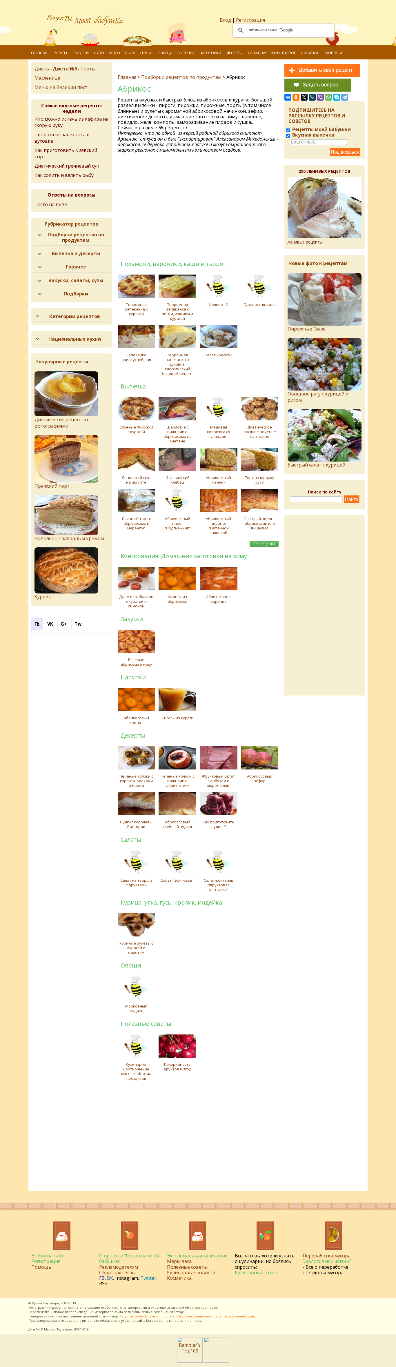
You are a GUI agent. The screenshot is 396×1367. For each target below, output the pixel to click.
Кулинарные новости (191, 1272)
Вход (225, 20)
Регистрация (250, 20)
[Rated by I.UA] (216, 1361)
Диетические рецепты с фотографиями (61, 422)
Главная (39, 52)
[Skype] (336, 97)
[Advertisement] (199, 206)
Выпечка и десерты (76, 253)
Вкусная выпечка (312, 135)
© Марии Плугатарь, (57, 1329)
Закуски (80, 52)
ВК (110, 1278)
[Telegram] (344, 97)
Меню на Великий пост (61, 87)
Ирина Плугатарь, (46, 1303)
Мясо (114, 52)
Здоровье (333, 52)
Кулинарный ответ (256, 1272)
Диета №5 (65, 69)
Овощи (165, 52)
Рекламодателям (118, 1267)
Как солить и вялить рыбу (64, 175)
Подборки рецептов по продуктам (181, 77)
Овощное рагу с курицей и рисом (318, 397)
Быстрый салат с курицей (316, 465)
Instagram (126, 1278)
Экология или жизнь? (327, 1261)
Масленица (47, 78)
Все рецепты (264, 543)
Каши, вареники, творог (272, 52)
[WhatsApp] (328, 97)
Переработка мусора (326, 1255)
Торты (87, 69)
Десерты (234, 52)
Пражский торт (52, 486)
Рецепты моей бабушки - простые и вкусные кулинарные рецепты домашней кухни (187, 1316)
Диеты (42, 69)
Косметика (179, 1278)
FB (102, 1278)
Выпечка (186, 52)
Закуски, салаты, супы (75, 280)
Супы (99, 52)
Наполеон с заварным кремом (69, 538)
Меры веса (179, 1261)
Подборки (76, 294)
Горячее (76, 267)
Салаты (59, 52)
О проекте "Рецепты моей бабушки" (129, 1258)
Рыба (130, 52)
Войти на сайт (47, 1255)
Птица (146, 52)
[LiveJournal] (312, 97)
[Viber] (320, 97)
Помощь (41, 1267)
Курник (42, 596)
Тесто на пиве (50, 204)
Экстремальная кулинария (197, 1255)
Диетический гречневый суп (66, 166)
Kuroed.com (156, 1320)
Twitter (148, 1278)
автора (179, 1312)
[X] (304, 97)
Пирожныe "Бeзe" (307, 329)
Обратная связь (117, 1272)
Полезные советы (187, 1267)
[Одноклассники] (296, 97)
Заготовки (210, 52)
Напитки (309, 52)
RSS (103, 1283)
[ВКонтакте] (287, 97)
